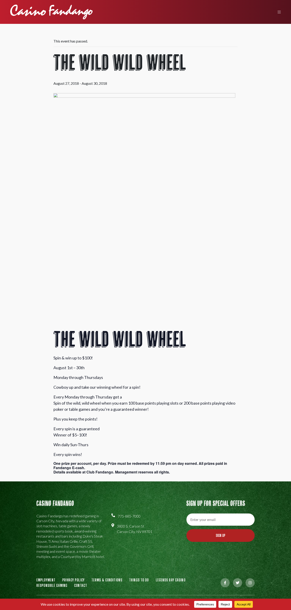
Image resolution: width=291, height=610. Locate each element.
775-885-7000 (129, 516)
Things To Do (139, 580)
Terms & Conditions (106, 580)
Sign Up (220, 535)
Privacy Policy (73, 580)
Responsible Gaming (51, 585)
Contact (80, 585)
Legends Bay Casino (171, 580)
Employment (45, 580)
